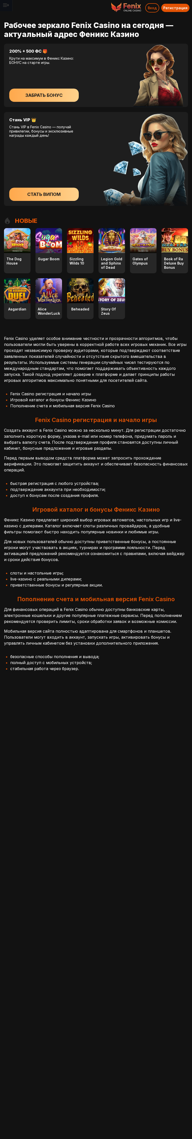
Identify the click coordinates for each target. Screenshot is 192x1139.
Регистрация (175, 8)
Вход (152, 8)
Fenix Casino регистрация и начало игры (50, 393)
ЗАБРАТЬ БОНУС (43, 95)
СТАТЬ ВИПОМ (44, 194)
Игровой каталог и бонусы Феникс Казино (53, 399)
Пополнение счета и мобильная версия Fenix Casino (62, 405)
